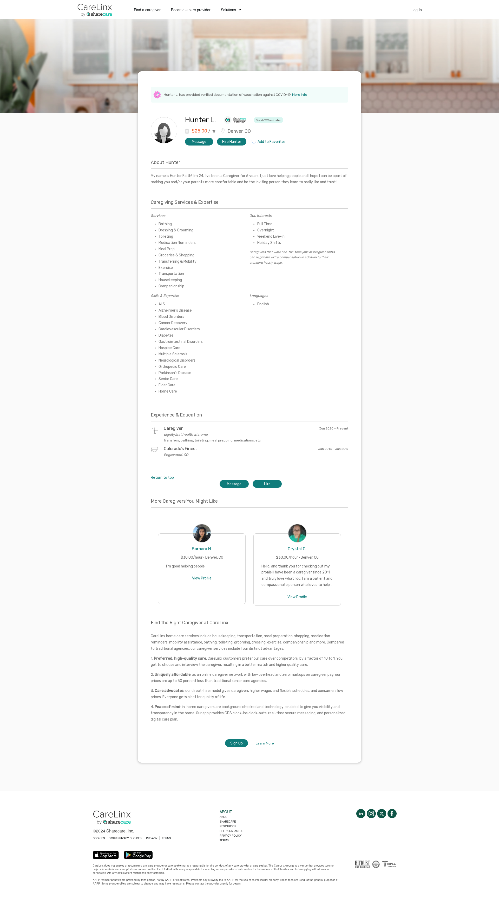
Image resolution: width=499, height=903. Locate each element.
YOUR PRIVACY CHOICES (125, 838)
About (224, 817)
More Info (299, 95)
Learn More (265, 743)
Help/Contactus (231, 831)
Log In (416, 9)
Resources (228, 826)
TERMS (166, 838)
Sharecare (228, 821)
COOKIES (99, 838)
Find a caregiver (147, 9)
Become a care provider (191, 9)
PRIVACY (151, 838)
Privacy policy (231, 835)
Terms (224, 840)
